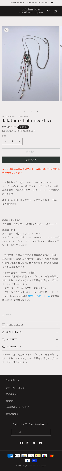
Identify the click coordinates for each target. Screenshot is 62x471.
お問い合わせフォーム (39, 296)
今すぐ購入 (31, 160)
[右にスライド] (37, 111)
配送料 (8, 131)
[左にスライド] (24, 111)
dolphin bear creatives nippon (34, 466)
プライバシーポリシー (16, 388)
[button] (6, 11)
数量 (4, 136)
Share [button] (8, 314)
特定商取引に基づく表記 (17, 407)
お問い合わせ (12, 414)
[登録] (47, 432)
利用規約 (10, 401)
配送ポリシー (12, 394)
